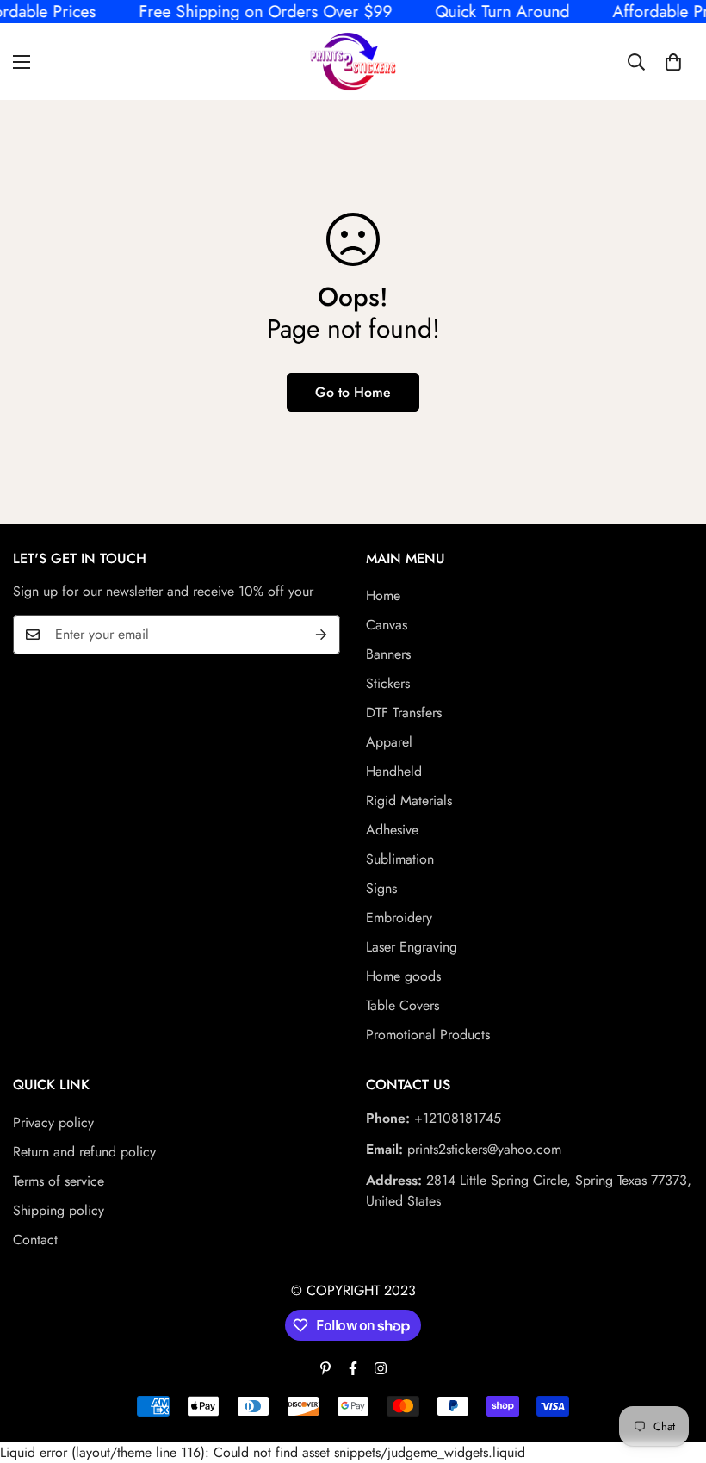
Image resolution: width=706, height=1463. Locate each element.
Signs (381, 888)
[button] (673, 61)
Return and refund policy (84, 1152)
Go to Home (353, 392)
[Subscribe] (321, 634)
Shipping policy (58, 1210)
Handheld (394, 771)
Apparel (389, 742)
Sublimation (400, 859)
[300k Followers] (353, 1368)
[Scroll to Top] (672, 1369)
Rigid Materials (409, 800)
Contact (35, 1239)
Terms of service (58, 1181)
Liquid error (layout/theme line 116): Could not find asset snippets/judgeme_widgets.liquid (353, 731)
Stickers (388, 683)
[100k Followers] (380, 1368)
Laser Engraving (411, 947)
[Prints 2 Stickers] (353, 61)
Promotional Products (428, 1035)
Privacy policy (53, 1122)
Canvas (386, 625)
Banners (388, 654)
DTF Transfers (404, 712)
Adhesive (392, 830)
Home (383, 595)
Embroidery (399, 917)
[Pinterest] (325, 1368)
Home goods (403, 976)
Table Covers (402, 1005)
